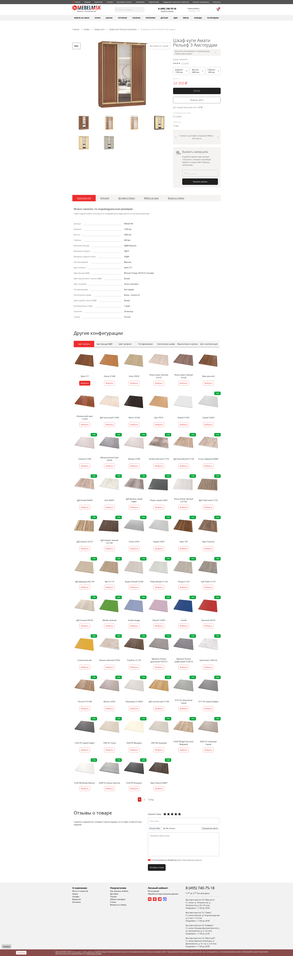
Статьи (113, 902)
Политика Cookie (93, 953)
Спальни (136, 18)
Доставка (114, 894)
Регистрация (153, 891)
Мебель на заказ (81, 18)
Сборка (113, 896)
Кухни (97, 18)
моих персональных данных (189, 860)
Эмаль (186, 18)
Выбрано (85, 383)
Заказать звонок (167, 11)
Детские (164, 18)
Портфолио (140, 2)
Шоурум (87, 2)
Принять (21, 952)
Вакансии (76, 899)
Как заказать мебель (119, 891)
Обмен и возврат (117, 899)
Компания (99, 2)
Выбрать (109, 383)
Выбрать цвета (196, 100)
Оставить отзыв (157, 867)
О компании (79, 888)
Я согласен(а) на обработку (177, 860)
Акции (77, 2)
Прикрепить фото (210, 828)
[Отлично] (165, 814)
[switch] (150, 860)
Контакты (217, 2)
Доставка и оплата (124, 2)
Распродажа (213, 18)
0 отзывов (185, 63)
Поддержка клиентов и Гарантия (176, 2)
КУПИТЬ (197, 91)
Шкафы (109, 18)
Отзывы (110, 2)
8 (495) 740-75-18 (167, 8)
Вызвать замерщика (201, 2)
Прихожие (150, 18)
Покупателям (154, 2)
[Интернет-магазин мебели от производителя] (86, 7)
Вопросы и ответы (118, 905)
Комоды (198, 18)
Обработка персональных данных (163, 894)
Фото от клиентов (80, 891)
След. (151, 799)
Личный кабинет (158, 888)
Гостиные (122, 18)
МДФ (176, 18)
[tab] (84, 198)
